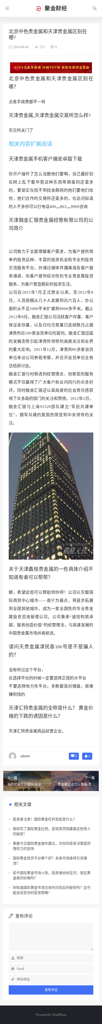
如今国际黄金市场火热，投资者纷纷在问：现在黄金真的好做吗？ (52, 875)
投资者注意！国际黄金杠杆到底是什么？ (44, 819)
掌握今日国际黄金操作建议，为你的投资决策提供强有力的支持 (52, 846)
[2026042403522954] (51, 67)
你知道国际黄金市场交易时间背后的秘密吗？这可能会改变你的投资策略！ (52, 890)
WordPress (59, 1015)
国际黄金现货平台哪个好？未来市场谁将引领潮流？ (50, 861)
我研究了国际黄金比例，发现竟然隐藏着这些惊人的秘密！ (52, 831)
